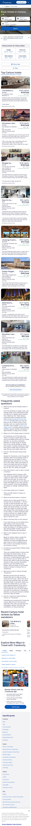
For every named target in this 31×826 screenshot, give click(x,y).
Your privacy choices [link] (7, 787)
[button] (15, 644)
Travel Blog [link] (5, 767)
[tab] (4, 650)
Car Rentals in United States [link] (9, 757)
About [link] (4, 721)
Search (15, 28)
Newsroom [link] (5, 732)
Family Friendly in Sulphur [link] (8, 664)
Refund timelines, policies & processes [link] (11, 802)
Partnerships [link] (5, 729)
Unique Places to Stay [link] (8, 765)
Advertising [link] (5, 740)
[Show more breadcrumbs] (2, 6)
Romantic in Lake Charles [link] (8, 658)
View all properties (15, 389)
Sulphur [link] (7, 6)
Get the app (15, 707)
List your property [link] (7, 727)
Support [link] (4, 794)
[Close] (29, 811)
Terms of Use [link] (6, 779)
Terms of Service (16, 824)
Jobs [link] (4, 724)
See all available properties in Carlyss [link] (11, 74)
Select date (8, 19)
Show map (16, 64)
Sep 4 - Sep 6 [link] (8, 57)
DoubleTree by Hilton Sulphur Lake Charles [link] (13, 667)
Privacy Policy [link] (6, 774)
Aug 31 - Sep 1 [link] (22, 51)
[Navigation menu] (28, 2)
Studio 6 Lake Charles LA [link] (8, 655)
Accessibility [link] (6, 784)
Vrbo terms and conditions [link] (9, 782)
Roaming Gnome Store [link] (8, 737)
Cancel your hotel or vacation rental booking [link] (13, 796)
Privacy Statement (7, 824)
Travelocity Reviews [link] (7, 759)
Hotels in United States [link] (8, 746)
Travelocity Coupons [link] (7, 762)
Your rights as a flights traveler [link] (10, 807)
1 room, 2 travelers (10, 24)
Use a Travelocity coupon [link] (8, 804)
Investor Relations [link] (7, 734)
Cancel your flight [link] (7, 799)
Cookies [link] (4, 777)
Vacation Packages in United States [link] (11, 752)
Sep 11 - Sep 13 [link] (22, 57)
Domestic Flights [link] (6, 754)
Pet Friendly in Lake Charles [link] (9, 661)
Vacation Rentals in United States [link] (10, 749)
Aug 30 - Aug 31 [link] (8, 51)
